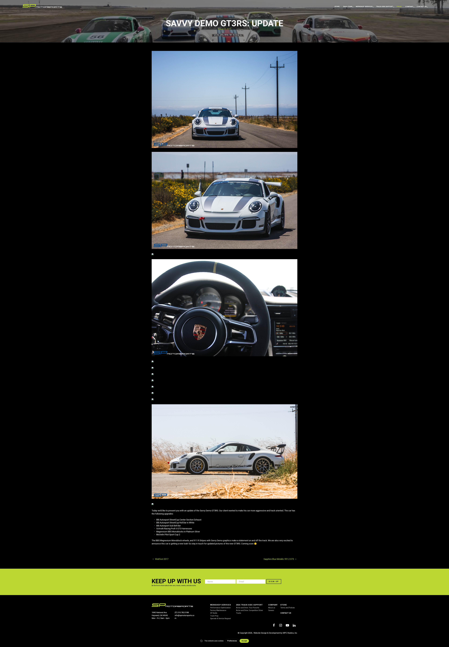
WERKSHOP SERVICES (364, 6)
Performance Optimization (220, 608)
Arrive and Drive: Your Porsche (247, 608)
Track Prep (214, 616)
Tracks (238, 613)
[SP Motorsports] (42, 7)
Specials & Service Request (220, 619)
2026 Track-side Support (249, 605)
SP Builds (213, 613)
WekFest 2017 (161, 559)
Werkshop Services (220, 605)
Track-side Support (384, 6)
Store (337, 6)
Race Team (347, 6)
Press (399, 6)
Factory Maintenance (218, 610)
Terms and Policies (287, 608)
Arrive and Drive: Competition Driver (249, 610)
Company (409, 6)
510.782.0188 (183, 612)
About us (271, 608)
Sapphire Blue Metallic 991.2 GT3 (279, 559)
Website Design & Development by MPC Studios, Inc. (275, 633)
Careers (271, 610)
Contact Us (422, 6)
